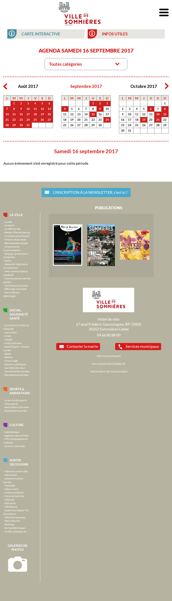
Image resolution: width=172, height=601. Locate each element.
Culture (17, 425)
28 (7, 125)
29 (14, 125)
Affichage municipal (15, 288)
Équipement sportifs (16, 410)
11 (35, 108)
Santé (8, 353)
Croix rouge (11, 360)
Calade (8, 339)
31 (28, 125)
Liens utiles (11, 332)
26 (42, 119)
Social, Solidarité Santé (19, 314)
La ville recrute (13, 228)
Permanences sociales (17, 374)
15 (14, 114)
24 (28, 119)
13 (49, 108)
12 (42, 108)
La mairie (9, 225)
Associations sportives (17, 407)
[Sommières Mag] (101, 265)
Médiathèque (12, 431)
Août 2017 (28, 86)
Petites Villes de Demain (17, 232)
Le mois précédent (5, 86)
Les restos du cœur (15, 367)
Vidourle (9, 499)
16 (21, 114)
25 (35, 119)
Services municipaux (142, 346)
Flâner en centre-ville (16, 471)
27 (49, 119)
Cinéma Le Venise (14, 492)
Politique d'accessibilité (108, 363)
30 (21, 125)
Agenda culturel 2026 (16, 435)
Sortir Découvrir (19, 462)
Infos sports (11, 403)
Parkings (9, 524)
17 (28, 114)
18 (35, 114)
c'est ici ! (90, 192)
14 (7, 114)
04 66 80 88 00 (108, 335)
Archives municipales (16, 285)
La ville (16, 215)
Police (8, 260)
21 (7, 119)
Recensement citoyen (16, 242)
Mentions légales (109, 355)
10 (28, 108)
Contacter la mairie (82, 346)
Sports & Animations (20, 391)
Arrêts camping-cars (16, 531)
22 (14, 119)
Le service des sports (16, 400)
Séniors (9, 357)
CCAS (8, 335)
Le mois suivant (167, 86)
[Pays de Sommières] (67, 264)
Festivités (10, 485)
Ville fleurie (11, 506)
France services (13, 343)
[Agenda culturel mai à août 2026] (134, 258)
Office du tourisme (15, 517)
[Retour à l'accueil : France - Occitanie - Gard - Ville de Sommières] (79, 12)
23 (21, 119)
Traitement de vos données (108, 371)
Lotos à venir (11, 488)
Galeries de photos (17, 547)
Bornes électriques (15, 527)
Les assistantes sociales (17, 371)
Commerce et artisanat (17, 235)
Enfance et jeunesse (15, 239)
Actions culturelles (15, 445)
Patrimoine (11, 474)
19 (42, 114)
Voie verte (10, 503)
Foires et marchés (14, 495)
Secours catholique (15, 364)
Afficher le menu (164, 12)
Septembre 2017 (86, 86)
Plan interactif (12, 520)
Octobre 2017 (143, 86)
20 (49, 114)
